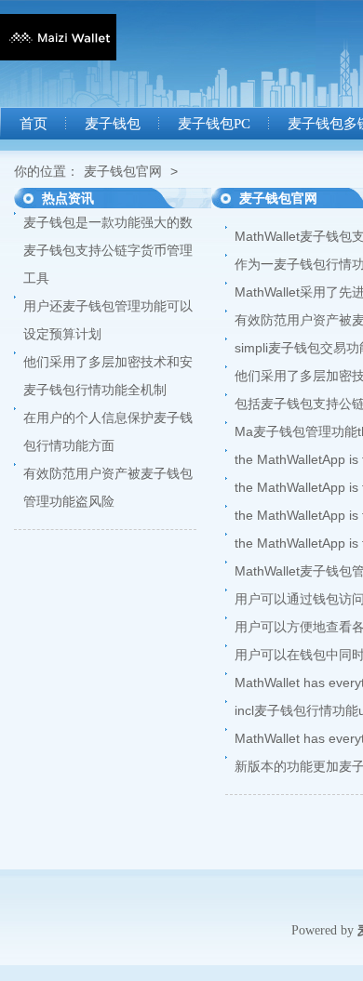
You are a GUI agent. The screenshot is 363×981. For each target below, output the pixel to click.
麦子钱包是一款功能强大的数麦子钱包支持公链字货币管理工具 (108, 250)
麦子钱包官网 (123, 171)
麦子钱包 (113, 123)
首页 (33, 123)
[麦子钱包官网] (58, 55)
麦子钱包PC (214, 123)
